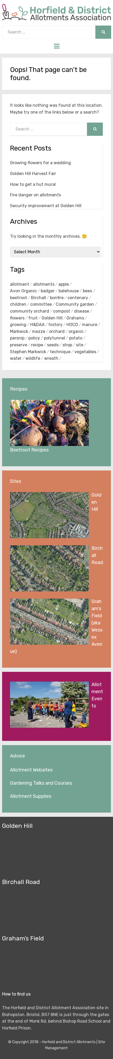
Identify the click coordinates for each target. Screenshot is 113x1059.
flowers (17, 317)
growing (18, 324)
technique (60, 351)
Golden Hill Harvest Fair (33, 173)
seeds (53, 344)
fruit (33, 317)
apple (63, 284)
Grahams (75, 317)
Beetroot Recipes (29, 450)
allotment (19, 284)
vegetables (85, 351)
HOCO (72, 324)
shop (67, 344)
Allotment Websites (31, 770)
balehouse (69, 290)
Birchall (38, 297)
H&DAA (37, 324)
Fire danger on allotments (35, 194)
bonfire (57, 297)
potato (75, 338)
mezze (38, 331)
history (56, 324)
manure (89, 324)
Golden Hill (52, 317)
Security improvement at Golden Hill (45, 205)
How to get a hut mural (33, 184)
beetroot (18, 297)
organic (76, 331)
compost (61, 311)
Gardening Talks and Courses (41, 783)
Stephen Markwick (28, 351)
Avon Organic (23, 290)
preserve (18, 344)
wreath (51, 358)
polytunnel (54, 338)
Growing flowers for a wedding (40, 162)
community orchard (29, 311)
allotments (43, 284)
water (16, 358)
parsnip (17, 338)
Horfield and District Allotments (69, 1042)
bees (87, 290)
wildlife (32, 358)
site (79, 344)
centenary (78, 297)
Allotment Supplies (30, 796)
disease (81, 311)
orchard (57, 331)
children (18, 304)
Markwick (19, 331)
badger (48, 290)
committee (41, 304)
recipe (37, 344)
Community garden (75, 304)
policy (34, 338)
